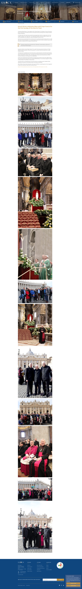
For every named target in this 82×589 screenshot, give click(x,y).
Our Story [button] (16, 2)
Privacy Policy (28, 585)
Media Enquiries (39, 571)
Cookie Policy (68, 581)
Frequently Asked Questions (41, 568)
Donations (62, 21)
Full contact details (20, 574)
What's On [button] (42, 2)
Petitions (48, 21)
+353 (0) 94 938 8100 (23, 571)
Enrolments (8, 21)
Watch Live (21, 21)
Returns (47, 568)
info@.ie (23, 572)
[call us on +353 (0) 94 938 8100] (75, 2)
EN (79, 2)
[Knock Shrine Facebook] (59, 585)
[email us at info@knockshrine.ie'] (77, 2)
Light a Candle (35, 21)
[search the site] (73, 2)
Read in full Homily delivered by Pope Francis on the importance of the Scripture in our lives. (32, 66)
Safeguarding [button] (68, 2)
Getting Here (38, 569)
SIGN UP (60, 579)
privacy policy (62, 581)
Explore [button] (37, 2)
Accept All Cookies (73, 583)
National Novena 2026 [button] (23, 2)
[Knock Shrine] (6, 2)
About (39, 565)
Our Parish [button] (62, 2)
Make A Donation (29, 571)
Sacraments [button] (48, 2)
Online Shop (76, 21)
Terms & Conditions (49, 569)
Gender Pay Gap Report (40, 566)
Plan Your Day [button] (32, 2)
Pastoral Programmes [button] (55, 2)
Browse (47, 565)
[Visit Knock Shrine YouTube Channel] (63, 585)
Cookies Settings (73, 585)
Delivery (47, 566)
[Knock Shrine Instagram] (61, 585)
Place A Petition (29, 569)
